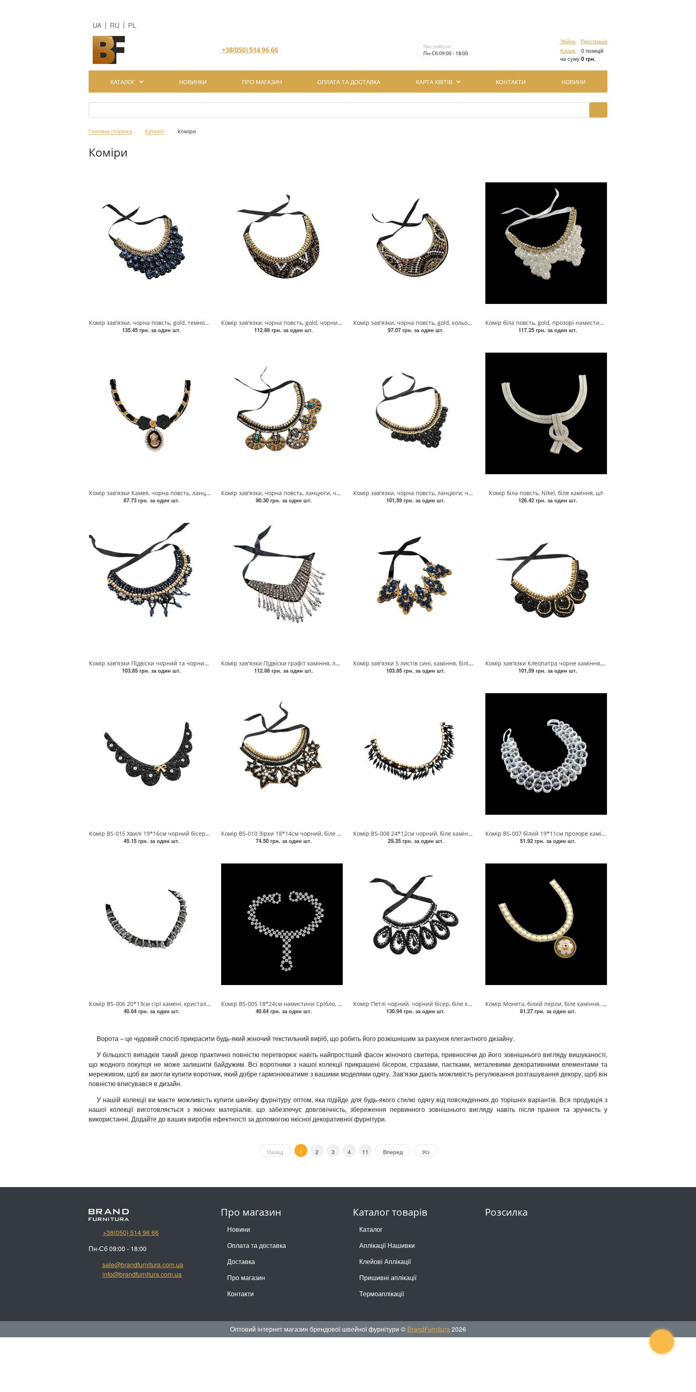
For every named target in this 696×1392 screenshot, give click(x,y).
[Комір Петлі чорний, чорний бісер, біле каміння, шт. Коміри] (414, 924)
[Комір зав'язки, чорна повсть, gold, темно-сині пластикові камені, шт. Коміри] (150, 243)
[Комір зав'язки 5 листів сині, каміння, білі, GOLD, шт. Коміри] (414, 583)
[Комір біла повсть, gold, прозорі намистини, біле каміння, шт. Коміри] (546, 243)
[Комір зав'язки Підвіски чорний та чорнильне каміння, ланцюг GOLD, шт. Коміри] (150, 583)
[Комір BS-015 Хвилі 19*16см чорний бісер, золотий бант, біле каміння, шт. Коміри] (150, 754)
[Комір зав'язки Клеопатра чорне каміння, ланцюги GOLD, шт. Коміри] (546, 583)
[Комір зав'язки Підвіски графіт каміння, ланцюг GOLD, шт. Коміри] (282, 583)
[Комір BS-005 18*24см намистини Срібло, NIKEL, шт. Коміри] (282, 924)
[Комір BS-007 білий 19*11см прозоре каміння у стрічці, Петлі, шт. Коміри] (546, 754)
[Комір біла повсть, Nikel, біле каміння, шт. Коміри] (546, 413)
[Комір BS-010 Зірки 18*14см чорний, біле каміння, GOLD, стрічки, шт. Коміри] (282, 754)
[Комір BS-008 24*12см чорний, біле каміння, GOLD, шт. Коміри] (414, 754)
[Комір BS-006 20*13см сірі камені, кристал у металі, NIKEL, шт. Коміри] (150, 924)
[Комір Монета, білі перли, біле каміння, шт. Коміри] (546, 924)
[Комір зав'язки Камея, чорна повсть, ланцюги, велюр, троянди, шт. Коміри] (150, 413)
